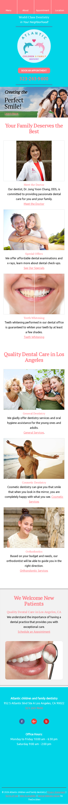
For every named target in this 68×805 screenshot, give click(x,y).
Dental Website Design (49, 796)
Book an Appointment (34, 70)
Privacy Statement (56, 792)
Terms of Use (11, 796)
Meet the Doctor (34, 203)
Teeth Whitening (34, 337)
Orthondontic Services (34, 570)
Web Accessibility (28, 796)
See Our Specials (34, 268)
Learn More (11, 113)
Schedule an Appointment (34, 631)
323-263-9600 (34, 78)
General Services (34, 432)
